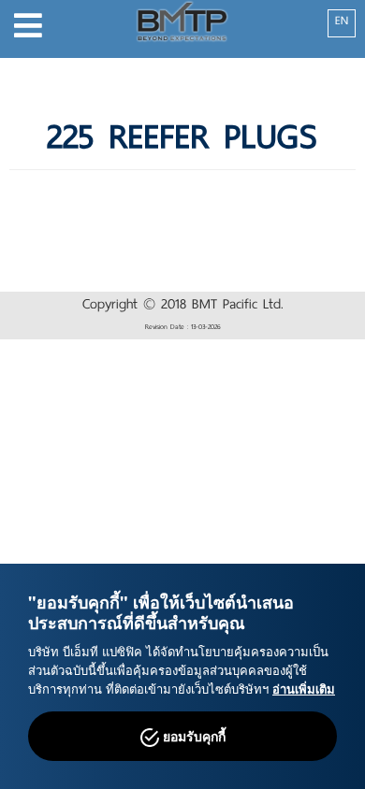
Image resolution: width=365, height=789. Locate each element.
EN (341, 20)
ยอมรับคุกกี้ (192, 735)
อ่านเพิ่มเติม (303, 688)
